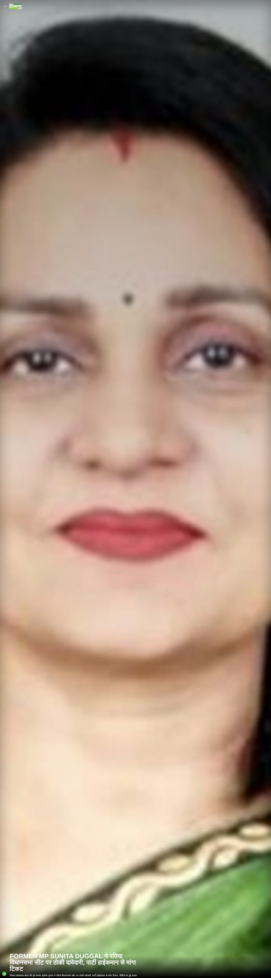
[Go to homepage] (15, 6)
